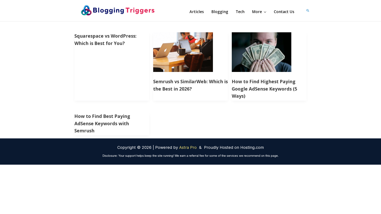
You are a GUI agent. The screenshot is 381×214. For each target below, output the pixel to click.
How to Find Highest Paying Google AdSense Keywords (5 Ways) (264, 88)
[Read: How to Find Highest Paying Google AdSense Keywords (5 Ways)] (261, 51)
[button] (264, 12)
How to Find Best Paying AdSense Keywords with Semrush (102, 123)
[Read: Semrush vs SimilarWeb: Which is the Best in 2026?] (183, 52)
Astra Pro (188, 147)
